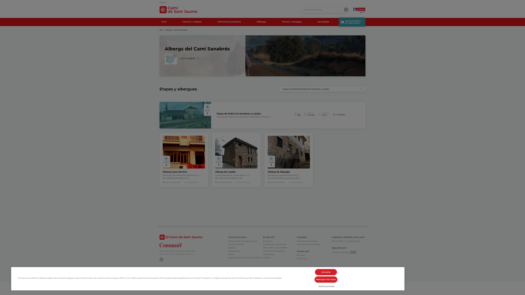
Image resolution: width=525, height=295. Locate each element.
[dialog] (208, 279)
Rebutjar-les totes (326, 279)
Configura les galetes (327, 286)
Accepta (325, 272)
